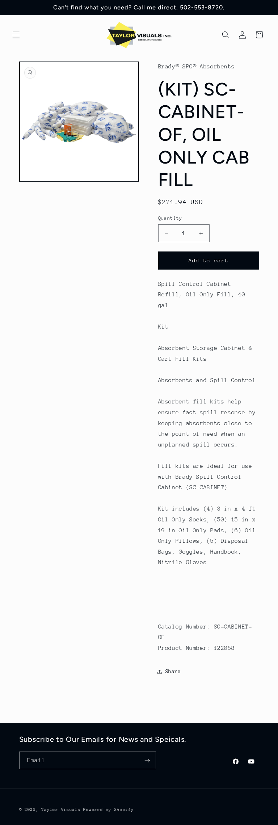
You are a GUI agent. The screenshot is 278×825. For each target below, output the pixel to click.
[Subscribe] (147, 760)
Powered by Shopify (108, 809)
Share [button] (173, 671)
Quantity (170, 218)
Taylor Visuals (60, 809)
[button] (16, 34)
